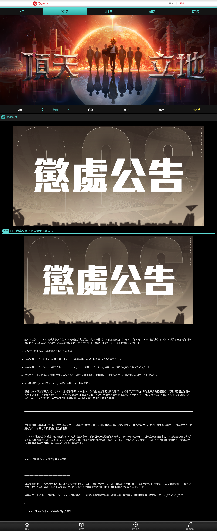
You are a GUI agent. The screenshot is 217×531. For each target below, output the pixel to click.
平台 (171, 3)
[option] (108, 60)
